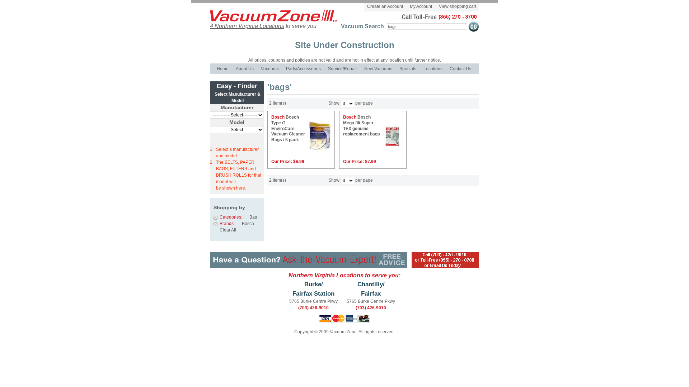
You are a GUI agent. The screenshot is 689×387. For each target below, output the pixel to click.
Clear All (228, 230)
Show (333, 103)
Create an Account (385, 6)
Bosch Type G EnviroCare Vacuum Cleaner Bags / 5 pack (288, 128)
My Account (421, 6)
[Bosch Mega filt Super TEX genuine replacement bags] (393, 139)
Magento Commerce (268, 21)
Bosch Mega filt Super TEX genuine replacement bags (361, 126)
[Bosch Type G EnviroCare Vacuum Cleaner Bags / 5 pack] (321, 139)
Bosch (278, 117)
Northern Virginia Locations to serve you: (344, 275)
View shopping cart (457, 6)
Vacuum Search (362, 26)
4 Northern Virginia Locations (247, 26)
